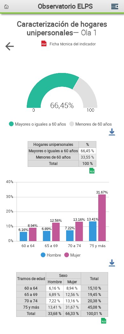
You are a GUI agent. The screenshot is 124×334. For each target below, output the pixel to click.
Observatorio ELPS (65, 5)
